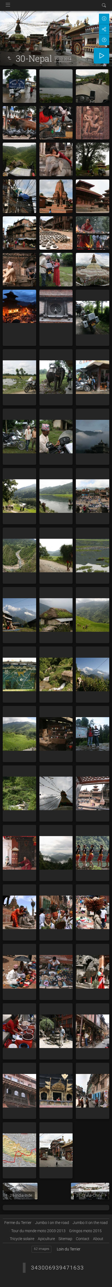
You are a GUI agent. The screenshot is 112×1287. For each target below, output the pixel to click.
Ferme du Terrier (18, 1222)
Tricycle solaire (22, 1239)
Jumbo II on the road (90, 1222)
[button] (10, 1276)
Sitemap (65, 1239)
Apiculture (46, 1239)
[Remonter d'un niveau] (9, 58)
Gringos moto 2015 (85, 1231)
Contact (82, 1239)
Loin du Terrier (68, 1249)
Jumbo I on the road (52, 1222)
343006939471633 (57, 1267)
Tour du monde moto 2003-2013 (38, 1231)
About (98, 1239)
